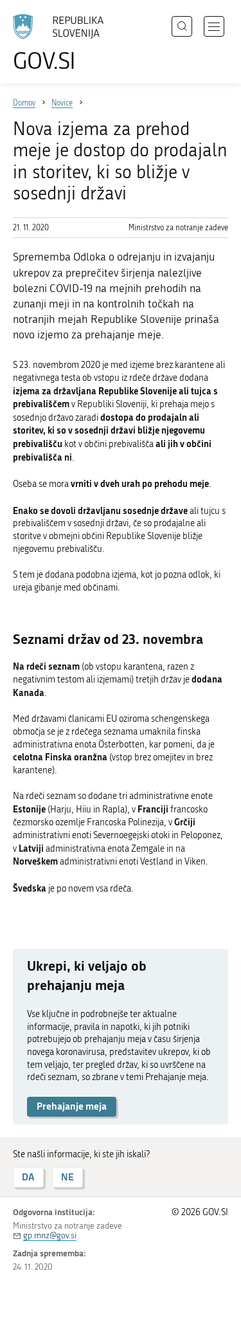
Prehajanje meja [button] (72, 1106)
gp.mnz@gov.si (49, 1235)
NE (67, 1177)
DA (28, 1177)
